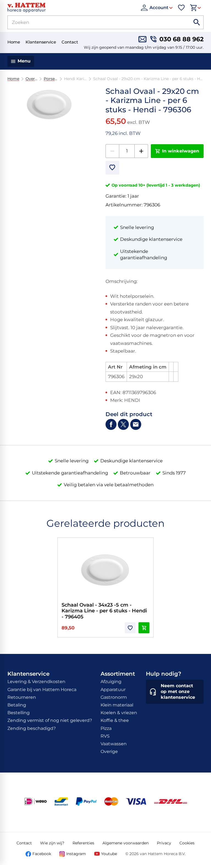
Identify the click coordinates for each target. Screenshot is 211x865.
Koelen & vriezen (119, 712)
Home (13, 79)
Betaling (16, 705)
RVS (105, 736)
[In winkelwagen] (143, 627)
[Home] (71, 8)
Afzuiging (111, 681)
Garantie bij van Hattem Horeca (41, 689)
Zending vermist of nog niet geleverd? (49, 720)
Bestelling (18, 712)
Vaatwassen (114, 743)
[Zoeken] (197, 22)
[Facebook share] (111, 424)
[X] (123, 424)
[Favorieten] (181, 8)
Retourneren (21, 697)
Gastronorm (114, 697)
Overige (32, 79)
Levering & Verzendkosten (36, 681)
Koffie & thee (115, 720)
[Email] (135, 424)
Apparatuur (113, 689)
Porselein (51, 79)
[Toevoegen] (112, 167)
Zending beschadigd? (31, 728)
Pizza (106, 728)
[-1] (112, 151)
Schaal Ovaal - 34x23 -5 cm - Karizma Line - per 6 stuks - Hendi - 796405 (104, 611)
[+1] (141, 151)
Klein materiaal (117, 705)
